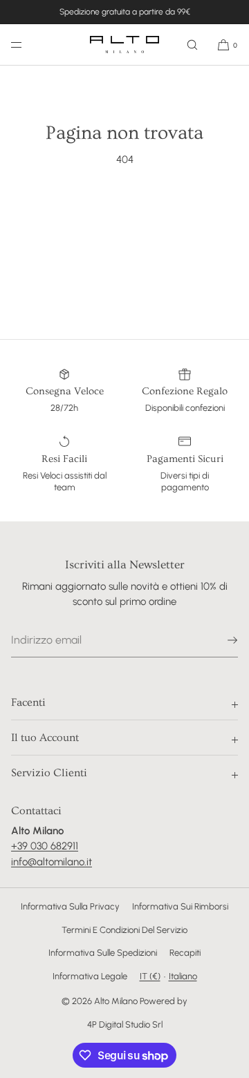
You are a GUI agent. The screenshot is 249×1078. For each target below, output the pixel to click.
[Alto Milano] (124, 45)
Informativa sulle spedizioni (102, 952)
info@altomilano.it (51, 862)
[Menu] (27, 44)
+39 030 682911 (44, 846)
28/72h (64, 408)
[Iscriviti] (220, 640)
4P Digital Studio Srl (125, 1024)
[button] (192, 44)
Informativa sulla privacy (70, 906)
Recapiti (185, 952)
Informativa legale (90, 976)
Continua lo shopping (125, 211)
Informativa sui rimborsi (180, 906)
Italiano (183, 976)
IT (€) (150, 976)
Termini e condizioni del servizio (124, 930)
